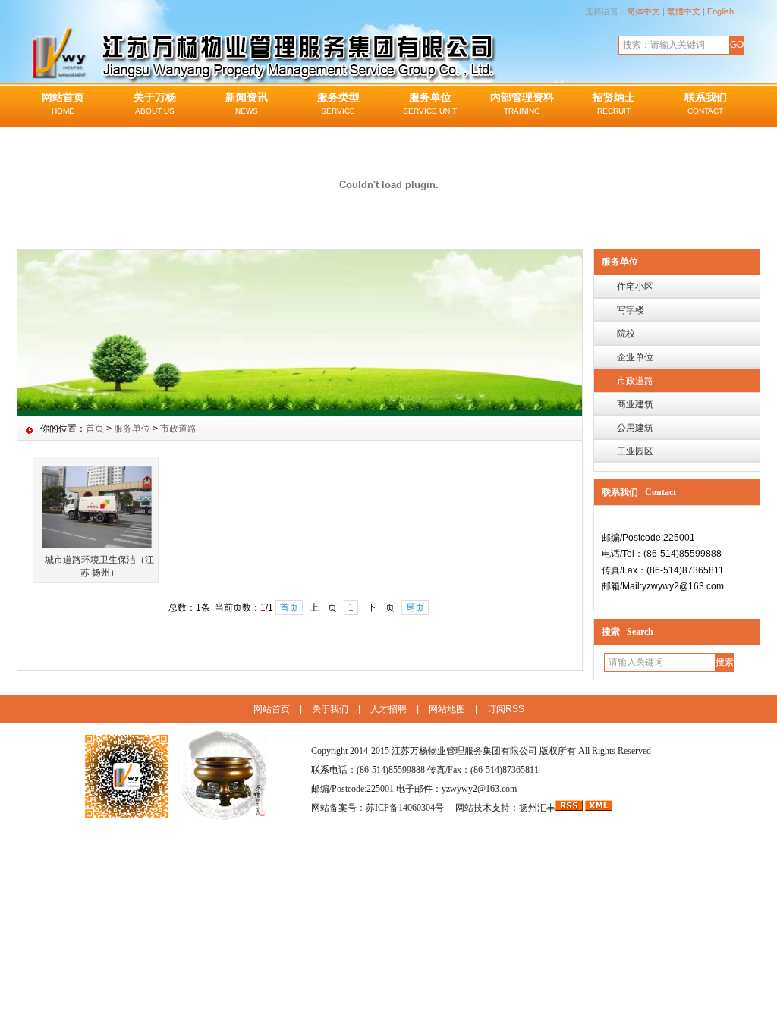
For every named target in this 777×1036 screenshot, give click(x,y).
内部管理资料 (522, 103)
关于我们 (330, 709)
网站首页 (63, 103)
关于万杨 (155, 103)
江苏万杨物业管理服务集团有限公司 (464, 751)
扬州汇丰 (537, 807)
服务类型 (338, 103)
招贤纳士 (614, 103)
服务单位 (430, 103)
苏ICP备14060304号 (406, 807)
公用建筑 (635, 427)
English (720, 11)
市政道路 (635, 380)
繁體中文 (683, 11)
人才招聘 (388, 709)
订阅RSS (505, 709)
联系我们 (705, 103)
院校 (626, 333)
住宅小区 (635, 286)
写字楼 (630, 310)
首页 (95, 428)
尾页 (415, 607)
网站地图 (447, 709)
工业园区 (635, 451)
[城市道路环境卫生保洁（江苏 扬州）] (97, 506)
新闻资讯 (246, 103)
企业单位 (635, 357)
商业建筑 (635, 404)
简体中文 (643, 11)
